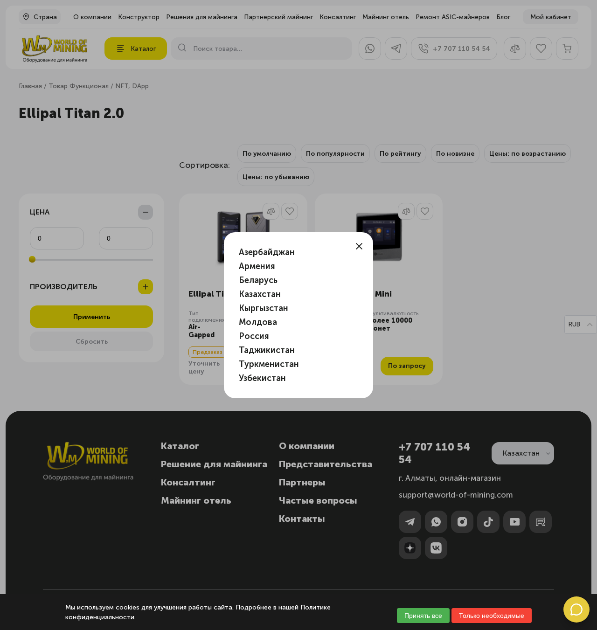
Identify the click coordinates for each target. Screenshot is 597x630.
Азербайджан (267, 252)
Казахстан (260, 294)
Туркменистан (269, 364)
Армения (257, 266)
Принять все (423, 615)
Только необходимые (491, 615)
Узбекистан (262, 378)
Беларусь (258, 280)
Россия (254, 336)
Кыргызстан (263, 308)
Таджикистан (267, 350)
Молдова (258, 322)
